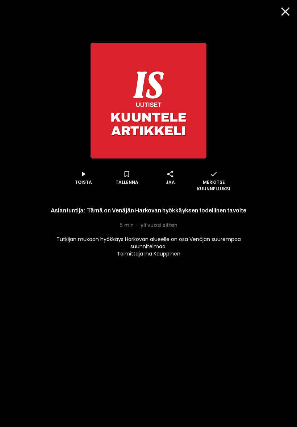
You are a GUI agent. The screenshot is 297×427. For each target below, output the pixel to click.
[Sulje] (285, 11)
